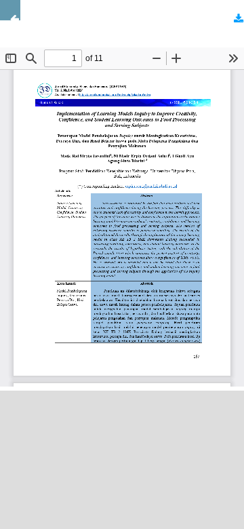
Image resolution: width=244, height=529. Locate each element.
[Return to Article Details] (10, 10)
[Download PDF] (234, 20)
